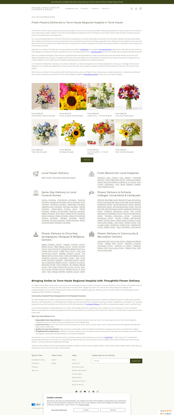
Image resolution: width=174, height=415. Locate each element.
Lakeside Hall (136, 225)
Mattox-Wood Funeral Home (64, 209)
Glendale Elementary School (117, 216)
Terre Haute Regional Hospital (128, 184)
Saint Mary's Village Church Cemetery (70, 213)
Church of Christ (54, 249)
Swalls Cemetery (72, 220)
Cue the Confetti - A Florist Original (97, 153)
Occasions (35, 363)
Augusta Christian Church (74, 244)
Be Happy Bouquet (67, 152)
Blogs (54, 363)
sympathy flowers (92, 304)
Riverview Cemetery (77, 211)
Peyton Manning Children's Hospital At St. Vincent (116, 182)
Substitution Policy (78, 381)
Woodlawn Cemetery (62, 223)
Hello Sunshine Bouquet (124, 152)
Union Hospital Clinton (105, 187)
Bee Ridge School (111, 200)
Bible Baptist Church (62, 247)
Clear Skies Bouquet (39, 152)
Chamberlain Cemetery (66, 200)
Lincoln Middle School (106, 227)
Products (35, 367)
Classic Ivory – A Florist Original (99, 116)
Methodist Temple (49, 265)
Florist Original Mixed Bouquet (71, 116)
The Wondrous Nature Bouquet (43, 116)
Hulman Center (109, 220)
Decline (113, 410)
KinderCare (114, 225)
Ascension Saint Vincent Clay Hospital (114, 178)
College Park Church (50, 251)
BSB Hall (100, 200)
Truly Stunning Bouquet (124, 116)
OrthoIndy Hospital (133, 180)
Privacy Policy (84, 405)
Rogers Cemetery (48, 213)
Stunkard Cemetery (57, 220)
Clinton (49, 178)
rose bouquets (96, 52)
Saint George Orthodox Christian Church (63, 272)
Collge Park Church (67, 251)
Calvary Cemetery (49, 200)
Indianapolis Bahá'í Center (74, 260)
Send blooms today (91, 74)
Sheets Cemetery (61, 216)
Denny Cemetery (73, 202)
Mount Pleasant (62, 265)
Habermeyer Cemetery (76, 204)
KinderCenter (125, 225)
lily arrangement (105, 49)
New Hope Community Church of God (64, 267)
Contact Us (76, 363)
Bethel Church (47, 247)
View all (87, 160)
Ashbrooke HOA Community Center (111, 241)
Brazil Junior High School (124, 202)
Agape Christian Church (52, 244)
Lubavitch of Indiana (77, 262)
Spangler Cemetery (68, 218)
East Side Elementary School (112, 209)
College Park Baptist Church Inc (73, 249)
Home (33, 17)
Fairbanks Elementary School (116, 211)
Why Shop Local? (78, 367)
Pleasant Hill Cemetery (59, 211)
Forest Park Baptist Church (74, 256)
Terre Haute (57, 178)
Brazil (44, 178)
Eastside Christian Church (69, 253)
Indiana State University (125, 220)
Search (54, 360)
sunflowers (84, 49)
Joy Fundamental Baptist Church (55, 262)
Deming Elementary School (123, 207)
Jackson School (130, 223)
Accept (86, 410)
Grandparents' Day (38, 360)
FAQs (74, 360)
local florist (109, 337)
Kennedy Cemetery (70, 207)
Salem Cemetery (48, 216)
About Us (35, 370)
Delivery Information (79, 370)
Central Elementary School (123, 204)
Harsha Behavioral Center (115, 180)
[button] (85, 8)
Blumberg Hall (108, 202)
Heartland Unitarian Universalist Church (58, 258)
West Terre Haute (68, 178)
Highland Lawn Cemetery (52, 207)
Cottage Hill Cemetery (58, 202)
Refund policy (77, 377)
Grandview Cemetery (58, 204)
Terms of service (77, 385)
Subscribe (136, 361)
